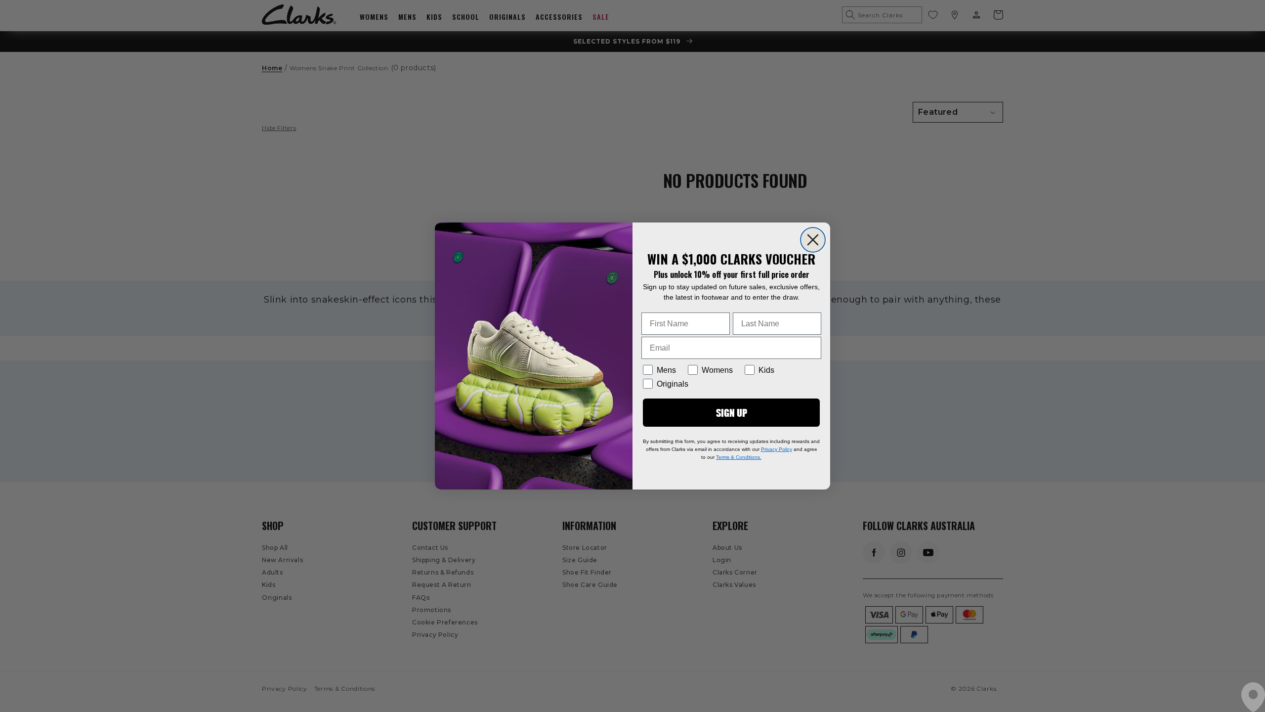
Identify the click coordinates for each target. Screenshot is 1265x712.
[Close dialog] (813, 239)
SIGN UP (731, 412)
